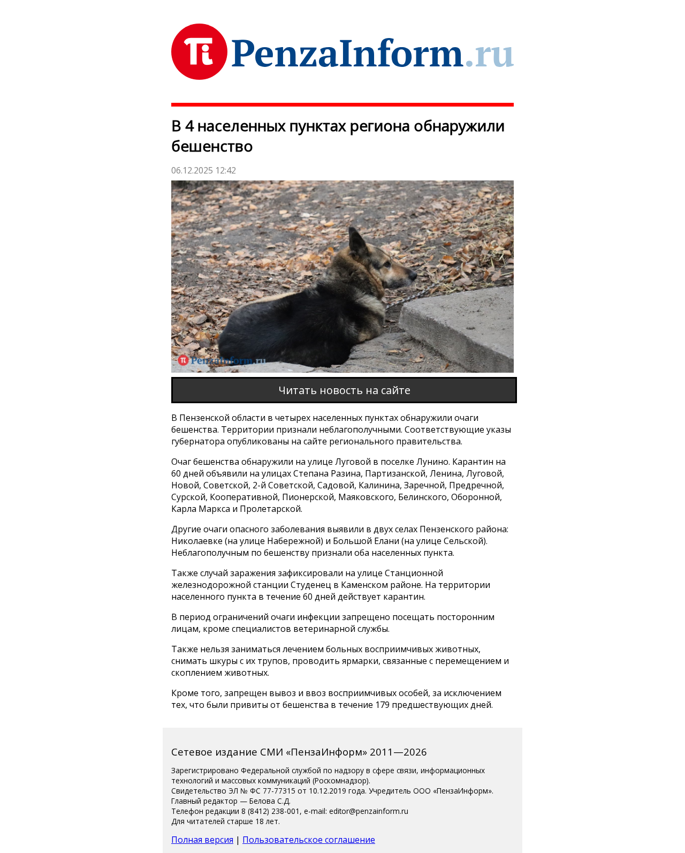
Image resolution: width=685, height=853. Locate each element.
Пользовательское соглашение (308, 840)
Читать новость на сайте (344, 390)
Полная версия (202, 840)
